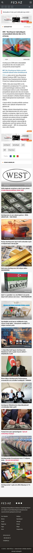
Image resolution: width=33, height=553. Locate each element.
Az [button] (30, 7)
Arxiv (2, 529)
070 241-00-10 (6, 535)
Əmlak (18, 524)
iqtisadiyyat (16, 145)
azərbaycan (7, 145)
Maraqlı (18, 521)
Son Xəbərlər (4, 516)
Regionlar (3, 524)
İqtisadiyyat (19, 519)
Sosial (2, 521)
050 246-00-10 (7, 538)
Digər (2, 526)
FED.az (5, 75)
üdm (23, 145)
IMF (5, 150)
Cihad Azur (11, 150)
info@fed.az (6, 540)
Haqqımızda (19, 529)
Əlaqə (17, 526)
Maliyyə (18, 516)
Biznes (2, 519)
